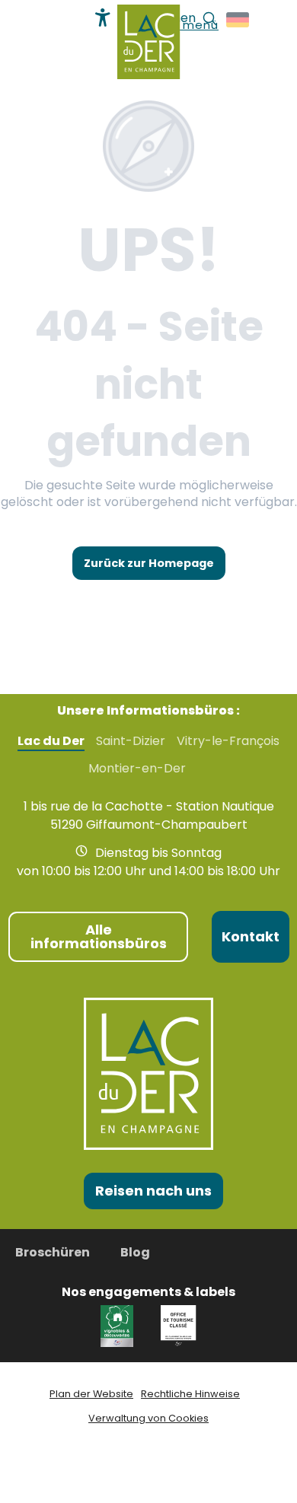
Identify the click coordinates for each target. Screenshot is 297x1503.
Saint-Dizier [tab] (130, 741)
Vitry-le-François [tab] (228, 741)
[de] (239, 20)
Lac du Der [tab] (51, 741)
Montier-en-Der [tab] (137, 769)
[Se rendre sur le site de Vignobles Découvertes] (119, 1325)
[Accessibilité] (102, 17)
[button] (239, 20)
